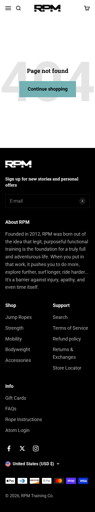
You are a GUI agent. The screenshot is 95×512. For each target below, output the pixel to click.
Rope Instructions (23, 419)
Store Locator (67, 368)
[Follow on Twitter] (22, 448)
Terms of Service (70, 328)
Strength (14, 328)
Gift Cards (15, 398)
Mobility (13, 339)
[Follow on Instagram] (35, 448)
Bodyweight (17, 349)
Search (60, 317)
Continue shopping (48, 89)
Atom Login (17, 430)
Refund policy (67, 339)
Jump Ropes (18, 317)
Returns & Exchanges (64, 353)
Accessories (18, 360)
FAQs (10, 408)
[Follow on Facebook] (8, 448)
